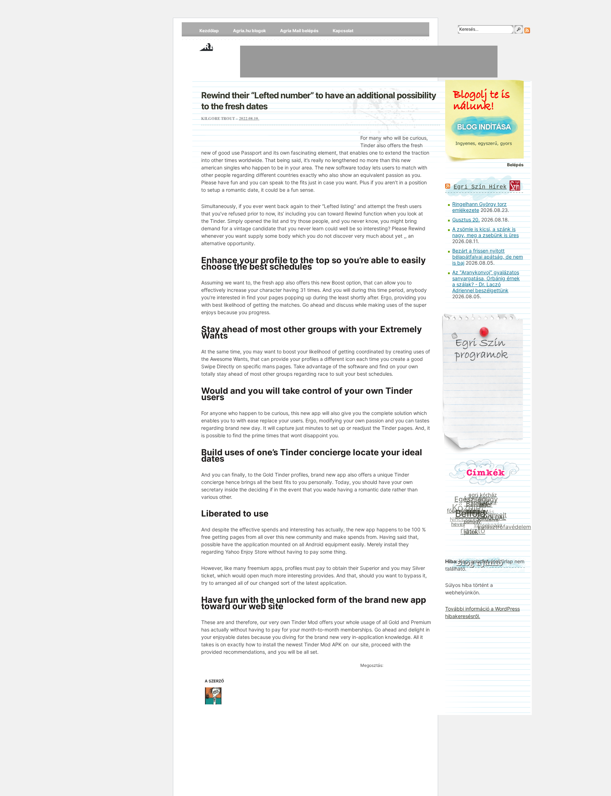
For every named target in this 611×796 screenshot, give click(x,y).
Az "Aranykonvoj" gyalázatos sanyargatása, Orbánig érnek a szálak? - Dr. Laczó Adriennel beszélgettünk (486, 281)
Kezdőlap (209, 30)
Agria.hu (213, 46)
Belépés (515, 164)
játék (469, 532)
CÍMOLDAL (490, 520)
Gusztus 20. (466, 220)
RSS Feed (527, 30)
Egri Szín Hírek (480, 187)
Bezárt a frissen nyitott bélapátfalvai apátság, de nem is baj (487, 257)
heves (457, 523)
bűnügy (470, 523)
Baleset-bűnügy (478, 509)
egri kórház (484, 496)
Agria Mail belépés (299, 30)
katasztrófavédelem (503, 528)
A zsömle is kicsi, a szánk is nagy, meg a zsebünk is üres (485, 232)
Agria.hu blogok (249, 30)
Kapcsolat (343, 30)
